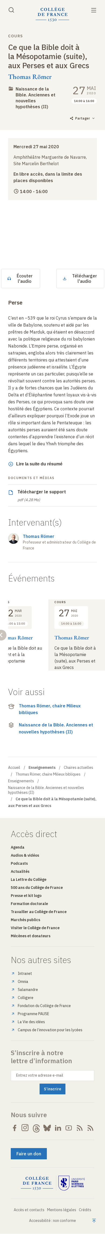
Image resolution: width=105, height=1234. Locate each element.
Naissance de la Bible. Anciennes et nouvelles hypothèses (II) (35, 97)
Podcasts (19, 863)
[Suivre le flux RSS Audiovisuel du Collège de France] (90, 1128)
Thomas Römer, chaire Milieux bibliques (50, 709)
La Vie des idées (31, 1021)
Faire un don (28, 1153)
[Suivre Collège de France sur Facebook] (14, 1128)
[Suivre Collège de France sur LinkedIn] (58, 1128)
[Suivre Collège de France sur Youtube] (68, 1128)
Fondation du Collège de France (44, 1005)
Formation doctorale (29, 903)
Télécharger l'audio (84, 278)
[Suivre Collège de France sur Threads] (36, 1128)
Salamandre (28, 989)
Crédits (85, 1209)
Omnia (23, 981)
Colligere (25, 997)
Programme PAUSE (33, 1013)
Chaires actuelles (78, 767)
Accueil (14, 767)
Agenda (17, 847)
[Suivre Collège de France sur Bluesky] (47, 1128)
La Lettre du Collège (28, 879)
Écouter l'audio (25, 278)
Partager (82, 118)
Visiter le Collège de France (35, 927)
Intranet (25, 973)
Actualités (20, 871)
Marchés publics (25, 919)
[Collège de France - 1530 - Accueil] (52, 14)
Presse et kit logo (26, 895)
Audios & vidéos (25, 855)
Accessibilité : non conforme (52, 1220)
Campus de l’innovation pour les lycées (50, 1029)
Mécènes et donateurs (30, 935)
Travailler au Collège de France (38, 911)
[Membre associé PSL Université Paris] (71, 1183)
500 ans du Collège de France (37, 887)
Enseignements (21, 781)
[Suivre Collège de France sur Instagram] (25, 1128)
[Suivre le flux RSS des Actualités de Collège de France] (79, 1128)
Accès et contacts (29, 1209)
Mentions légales (61, 1209)
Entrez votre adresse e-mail (39, 1075)
